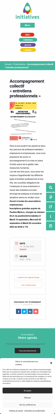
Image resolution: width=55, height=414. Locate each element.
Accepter (27, 390)
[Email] (35, 311)
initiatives (28, 39)
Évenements (19, 64)
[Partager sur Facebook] (18, 311)
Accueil (8, 64)
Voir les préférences (27, 404)
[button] (51, 363)
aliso (27, 34)
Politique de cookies (16, 410)
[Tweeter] (24, 311)
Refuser (27, 397)
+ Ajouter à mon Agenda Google (28, 277)
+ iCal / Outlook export (28, 285)
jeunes (28, 44)
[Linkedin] (30, 311)
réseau (28, 49)
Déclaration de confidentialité (34, 410)
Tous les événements (27, 350)
